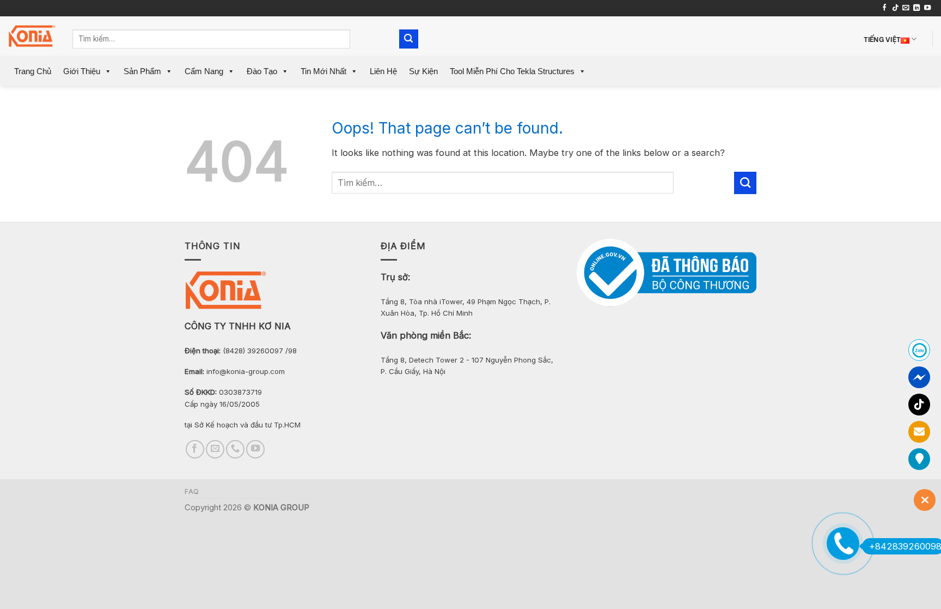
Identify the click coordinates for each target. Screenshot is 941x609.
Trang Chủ (32, 71)
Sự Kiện (423, 71)
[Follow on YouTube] (927, 8)
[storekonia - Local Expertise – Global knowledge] (32, 36)
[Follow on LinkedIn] (916, 8)
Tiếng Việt (882, 38)
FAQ (192, 491)
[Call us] (235, 449)
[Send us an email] (905, 8)
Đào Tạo (262, 71)
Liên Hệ (383, 71)
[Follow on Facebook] (884, 8)
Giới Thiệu (81, 71)
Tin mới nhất (323, 71)
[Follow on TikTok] (895, 8)
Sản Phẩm (142, 71)
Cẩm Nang (204, 71)
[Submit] (408, 39)
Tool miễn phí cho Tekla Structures (512, 71)
